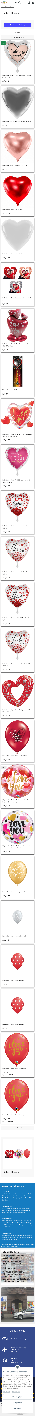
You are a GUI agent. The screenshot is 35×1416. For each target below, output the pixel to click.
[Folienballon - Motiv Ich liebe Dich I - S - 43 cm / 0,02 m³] (17, 599)
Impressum (6, 1392)
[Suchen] (19, 2)
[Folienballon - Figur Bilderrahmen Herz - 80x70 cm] (17, 279)
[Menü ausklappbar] (15, 2)
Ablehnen (17, 1409)
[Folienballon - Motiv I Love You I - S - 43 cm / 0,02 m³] (17, 507)
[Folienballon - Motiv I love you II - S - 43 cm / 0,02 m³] (17, 553)
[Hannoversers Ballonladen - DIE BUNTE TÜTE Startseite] (4, 2)
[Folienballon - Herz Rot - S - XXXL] (17, 191)
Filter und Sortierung (18, 25)
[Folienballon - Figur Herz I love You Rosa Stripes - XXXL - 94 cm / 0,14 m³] (17, 415)
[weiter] (23, 37)
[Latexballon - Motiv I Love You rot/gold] (17, 1050)
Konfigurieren (17, 1403)
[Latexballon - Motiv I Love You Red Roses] (17, 737)
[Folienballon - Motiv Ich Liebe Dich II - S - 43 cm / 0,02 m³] (17, 645)
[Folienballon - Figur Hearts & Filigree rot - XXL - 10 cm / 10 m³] (17, 691)
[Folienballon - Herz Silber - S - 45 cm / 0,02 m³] (17, 102)
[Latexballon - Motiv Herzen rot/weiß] (17, 961)
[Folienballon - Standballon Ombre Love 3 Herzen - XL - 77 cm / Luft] (17, 325)
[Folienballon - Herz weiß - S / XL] (17, 235)
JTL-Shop (20, 1414)
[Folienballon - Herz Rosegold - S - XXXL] (17, 146)
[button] (29, 2)
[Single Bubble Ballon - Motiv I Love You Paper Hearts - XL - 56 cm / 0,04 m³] (17, 781)
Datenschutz (16, 1392)
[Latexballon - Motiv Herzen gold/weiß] (17, 873)
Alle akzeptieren (17, 1397)
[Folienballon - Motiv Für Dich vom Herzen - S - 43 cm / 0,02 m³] (17, 461)
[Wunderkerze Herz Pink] (17, 371)
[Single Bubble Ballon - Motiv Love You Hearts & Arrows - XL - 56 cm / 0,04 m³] (17, 827)
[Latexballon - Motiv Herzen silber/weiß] (17, 917)
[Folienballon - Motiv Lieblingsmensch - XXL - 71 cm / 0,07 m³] (17, 56)
